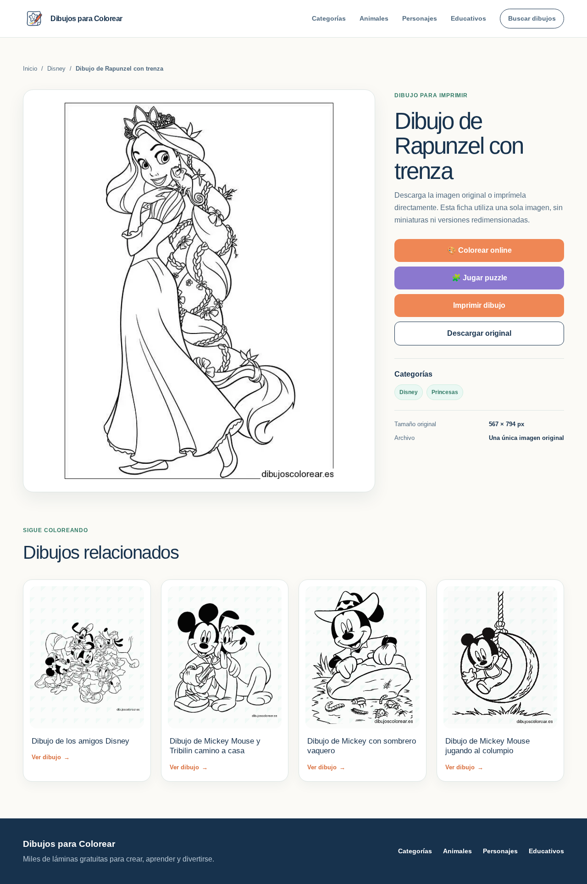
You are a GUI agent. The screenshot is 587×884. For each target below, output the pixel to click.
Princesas (445, 392)
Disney (56, 68)
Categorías (329, 18)
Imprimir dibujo (479, 305)
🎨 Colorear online (479, 250)
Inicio (30, 68)
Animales (374, 18)
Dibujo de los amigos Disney (80, 741)
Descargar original (479, 333)
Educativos (468, 18)
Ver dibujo (51, 757)
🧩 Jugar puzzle (479, 278)
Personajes (419, 18)
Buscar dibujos (532, 18)
